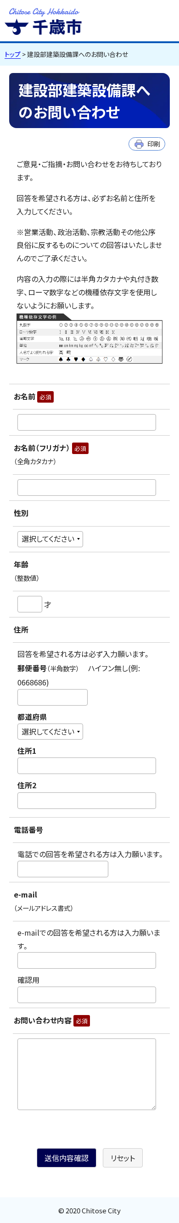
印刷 (153, 143)
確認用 (28, 980)
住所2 (26, 785)
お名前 (32, 396)
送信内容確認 (67, 1157)
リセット (123, 1157)
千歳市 (43, 20)
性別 (21, 512)
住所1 (26, 751)
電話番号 (28, 829)
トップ (13, 54)
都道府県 (32, 716)
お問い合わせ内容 (51, 1020)
